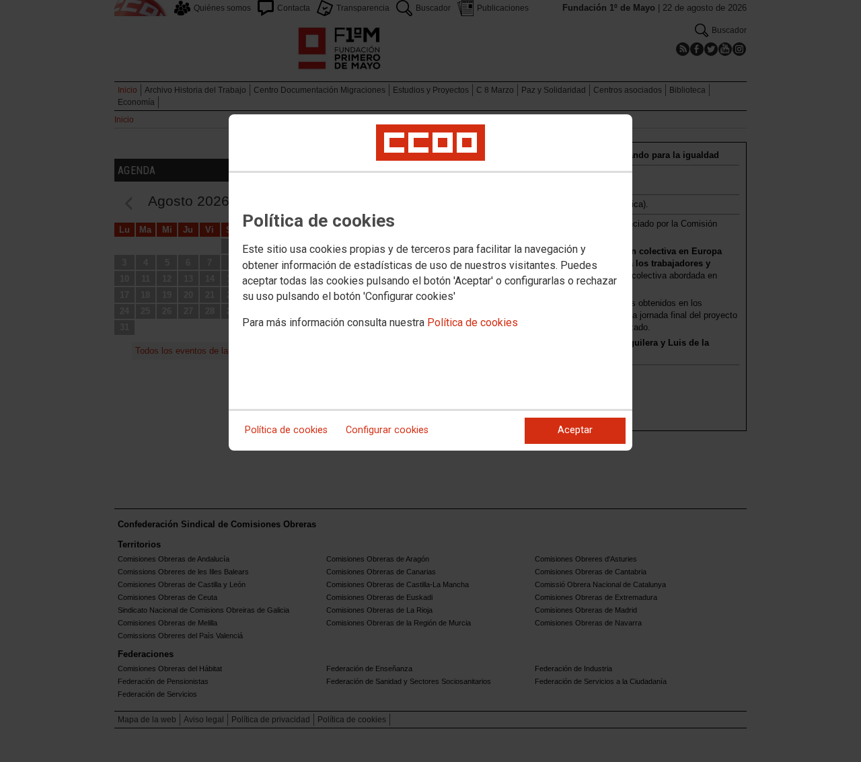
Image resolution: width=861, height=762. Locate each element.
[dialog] (430, 282)
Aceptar (575, 430)
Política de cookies (472, 322)
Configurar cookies (387, 430)
